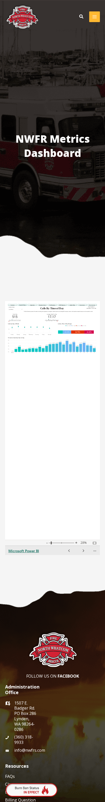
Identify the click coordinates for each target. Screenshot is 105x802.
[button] (81, 16)
